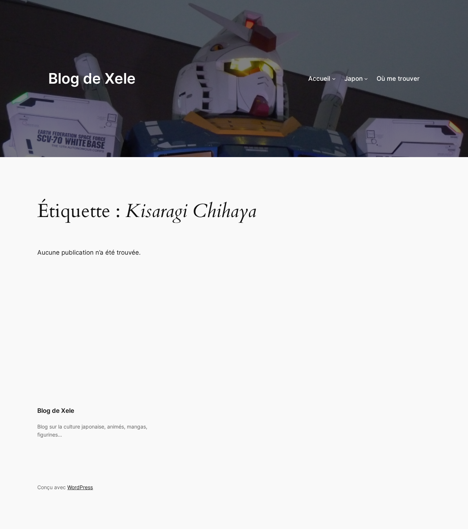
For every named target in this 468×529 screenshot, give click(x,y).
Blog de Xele (92, 78)
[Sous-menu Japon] (366, 78)
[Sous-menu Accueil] (334, 78)
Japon (353, 78)
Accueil (319, 78)
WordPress (80, 487)
